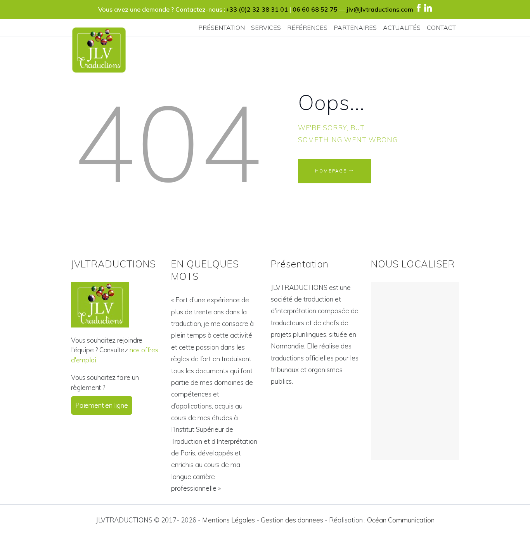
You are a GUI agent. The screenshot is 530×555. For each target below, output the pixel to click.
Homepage (331, 171)
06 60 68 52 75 (315, 9)
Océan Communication (401, 520)
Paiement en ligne (101, 405)
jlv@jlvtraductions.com (380, 9)
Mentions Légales (228, 520)
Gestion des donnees (292, 520)
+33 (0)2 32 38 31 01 (256, 9)
